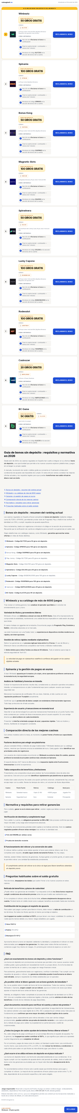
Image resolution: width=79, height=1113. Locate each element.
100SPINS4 (25, 325)
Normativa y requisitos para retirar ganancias (22, 503)
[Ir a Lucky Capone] (13, 282)
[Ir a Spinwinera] (13, 231)
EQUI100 (24, 176)
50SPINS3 (25, 127)
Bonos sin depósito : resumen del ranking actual (23, 490)
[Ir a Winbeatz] (13, 34)
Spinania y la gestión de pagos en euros (20, 496)
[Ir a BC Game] (13, 426)
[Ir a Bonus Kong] (13, 133)
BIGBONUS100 (26, 275)
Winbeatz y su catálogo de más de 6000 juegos (23, 493)
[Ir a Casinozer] (13, 380)
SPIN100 (24, 78)
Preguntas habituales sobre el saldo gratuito (22, 506)
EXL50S (24, 224)
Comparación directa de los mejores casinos (22, 499)
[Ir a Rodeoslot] (13, 331)
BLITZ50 (24, 28)
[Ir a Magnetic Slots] (13, 182)
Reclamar (71, 1109)
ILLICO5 (42, 416)
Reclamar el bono (64, 34)
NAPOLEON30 (25, 374)
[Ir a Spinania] (13, 84)
